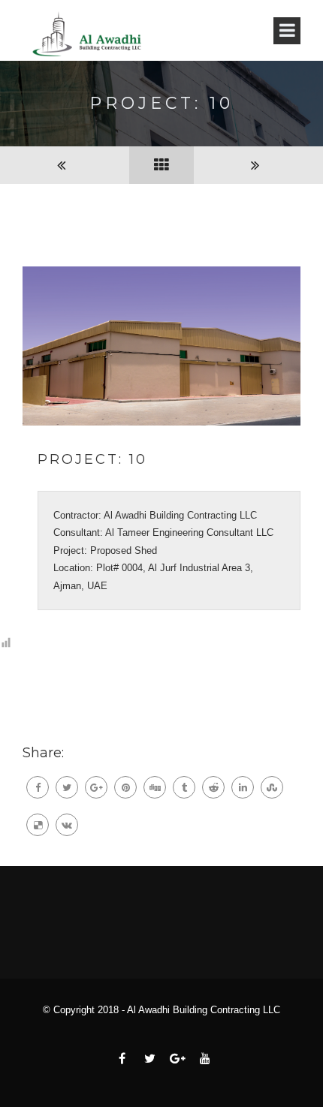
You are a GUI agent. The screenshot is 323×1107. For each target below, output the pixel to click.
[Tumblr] (184, 787)
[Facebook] (37, 787)
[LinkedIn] (242, 787)
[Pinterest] (125, 787)
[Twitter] (67, 787)
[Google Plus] (96, 787)
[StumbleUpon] (272, 787)
